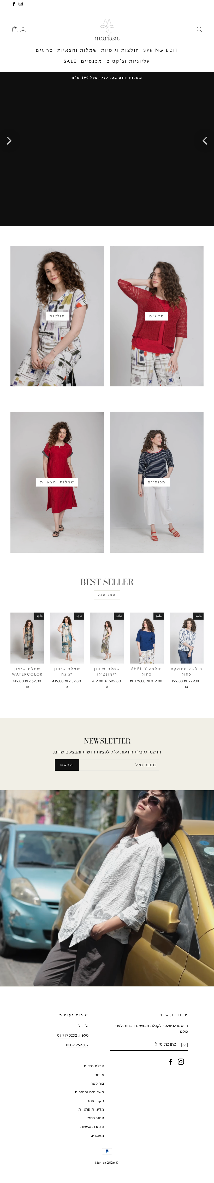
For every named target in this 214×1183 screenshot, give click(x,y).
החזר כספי (95, 1118)
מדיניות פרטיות (91, 1109)
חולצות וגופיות (120, 50)
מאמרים (97, 1135)
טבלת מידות (94, 1065)
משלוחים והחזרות (89, 1092)
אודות (99, 1074)
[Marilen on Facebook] (171, 1062)
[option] (107, 78)
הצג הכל (107, 594)
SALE (70, 61)
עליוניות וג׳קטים (128, 61)
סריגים (44, 50)
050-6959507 (77, 1045)
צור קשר (97, 1083)
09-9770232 (67, 1035)
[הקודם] (204, 140)
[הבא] (9, 140)
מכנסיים (92, 61)
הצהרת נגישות (92, 1126)
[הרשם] (184, 1044)
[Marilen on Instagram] (181, 1062)
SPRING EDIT (160, 50)
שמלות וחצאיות (77, 50)
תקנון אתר (95, 1100)
